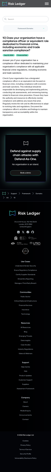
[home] (13, 3)
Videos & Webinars (25, 353)
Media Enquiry (25, 411)
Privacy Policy (25, 445)
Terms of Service (25, 449)
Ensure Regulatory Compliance (25, 270)
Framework (26, 193)
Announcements (25, 415)
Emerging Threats (25, 336)
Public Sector (25, 297)
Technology (25, 314)
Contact (25, 419)
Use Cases (25, 261)
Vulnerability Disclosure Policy (25, 458)
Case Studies (25, 345)
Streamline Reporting (25, 279)
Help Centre (25, 367)
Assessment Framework (25, 389)
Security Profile (25, 454)
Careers (25, 406)
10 (14, 198)
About (25, 402)
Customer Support (25, 380)
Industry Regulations (25, 349)
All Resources (25, 327)
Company (25, 397)
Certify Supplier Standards (25, 274)
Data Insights (25, 340)
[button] (46, 3)
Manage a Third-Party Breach (25, 283)
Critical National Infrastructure (25, 301)
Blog (25, 332)
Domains (39, 193)
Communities (25, 292)
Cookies (25, 441)
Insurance (25, 310)
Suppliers (25, 384)
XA (7, 198)
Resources (25, 323)
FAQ (25, 371)
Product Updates (25, 375)
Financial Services (25, 305)
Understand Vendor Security (25, 266)
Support (14, 193)
